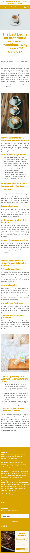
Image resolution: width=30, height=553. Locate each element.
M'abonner (22, 549)
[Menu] (2, 7)
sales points (18, 477)
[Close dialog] (28, 531)
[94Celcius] (15, 6)
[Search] (5, 7)
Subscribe (15, 521)
